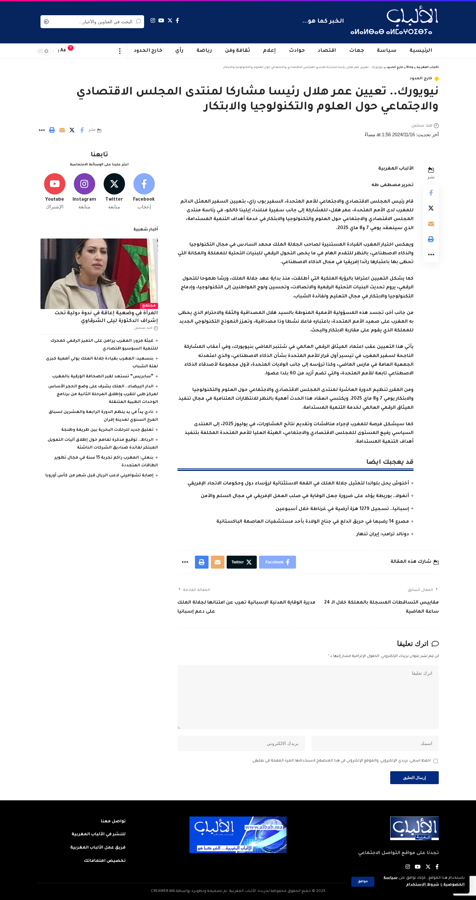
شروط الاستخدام (422, 885)
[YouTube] (161, 20)
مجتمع (149, 306)
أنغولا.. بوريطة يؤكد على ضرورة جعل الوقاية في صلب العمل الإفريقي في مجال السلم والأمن (305, 496)
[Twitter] (170, 20)
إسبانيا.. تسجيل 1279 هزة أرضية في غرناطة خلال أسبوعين (342, 509)
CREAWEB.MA (163, 891)
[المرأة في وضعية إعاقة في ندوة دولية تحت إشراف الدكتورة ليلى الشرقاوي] (99, 274)
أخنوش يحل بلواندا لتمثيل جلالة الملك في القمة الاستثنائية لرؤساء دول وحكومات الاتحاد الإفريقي (298, 483)
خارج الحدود (421, 79)
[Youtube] (54, 192)
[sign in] (83, 51)
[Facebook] (177, 20)
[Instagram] (153, 20)
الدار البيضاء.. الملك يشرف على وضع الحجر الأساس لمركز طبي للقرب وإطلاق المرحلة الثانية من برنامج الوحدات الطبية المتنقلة (103, 394)
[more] (120, 51)
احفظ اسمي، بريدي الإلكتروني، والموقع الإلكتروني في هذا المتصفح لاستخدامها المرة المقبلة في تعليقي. (341, 761)
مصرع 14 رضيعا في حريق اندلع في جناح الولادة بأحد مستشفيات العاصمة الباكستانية (312, 522)
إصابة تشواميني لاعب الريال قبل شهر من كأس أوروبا (99, 475)
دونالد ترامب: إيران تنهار (383, 534)
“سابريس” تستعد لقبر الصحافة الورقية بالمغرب (102, 376)
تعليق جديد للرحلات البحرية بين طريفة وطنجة (107, 430)
